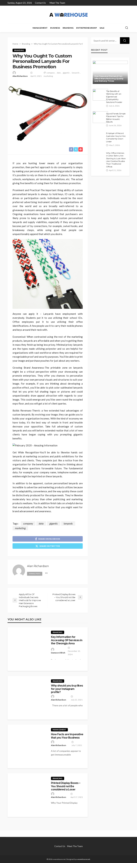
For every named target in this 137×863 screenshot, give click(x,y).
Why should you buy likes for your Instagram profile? (67, 689)
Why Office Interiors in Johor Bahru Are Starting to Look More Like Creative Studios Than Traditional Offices (115, 160)
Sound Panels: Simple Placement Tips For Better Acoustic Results (115, 118)
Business (55, 28)
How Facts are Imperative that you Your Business (67, 736)
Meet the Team (57, 2)
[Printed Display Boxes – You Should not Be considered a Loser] (28, 795)
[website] (46, 573)
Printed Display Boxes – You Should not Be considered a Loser (65, 786)
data (59, 72)
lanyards (76, 72)
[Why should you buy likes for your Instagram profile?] (28, 698)
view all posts (34, 574)
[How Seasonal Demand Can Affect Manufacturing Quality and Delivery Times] (110, 72)
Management (40, 28)
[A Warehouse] (68, 14)
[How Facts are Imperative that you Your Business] (28, 746)
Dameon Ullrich (58, 652)
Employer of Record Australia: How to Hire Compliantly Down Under (115, 137)
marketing (48, 76)
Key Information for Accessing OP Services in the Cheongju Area (66, 640)
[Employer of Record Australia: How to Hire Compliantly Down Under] (98, 137)
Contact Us (40, 2)
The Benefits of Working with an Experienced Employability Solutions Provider (114, 96)
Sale (102, 28)
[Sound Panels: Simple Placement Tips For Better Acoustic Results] (100, 117)
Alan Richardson (20, 76)
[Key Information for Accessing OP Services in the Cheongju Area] (28, 649)
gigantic (66, 72)
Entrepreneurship (86, 28)
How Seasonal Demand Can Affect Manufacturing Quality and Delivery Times (108, 78)
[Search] (126, 28)
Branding (68, 28)
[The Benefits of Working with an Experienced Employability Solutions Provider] (100, 95)
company (50, 72)
